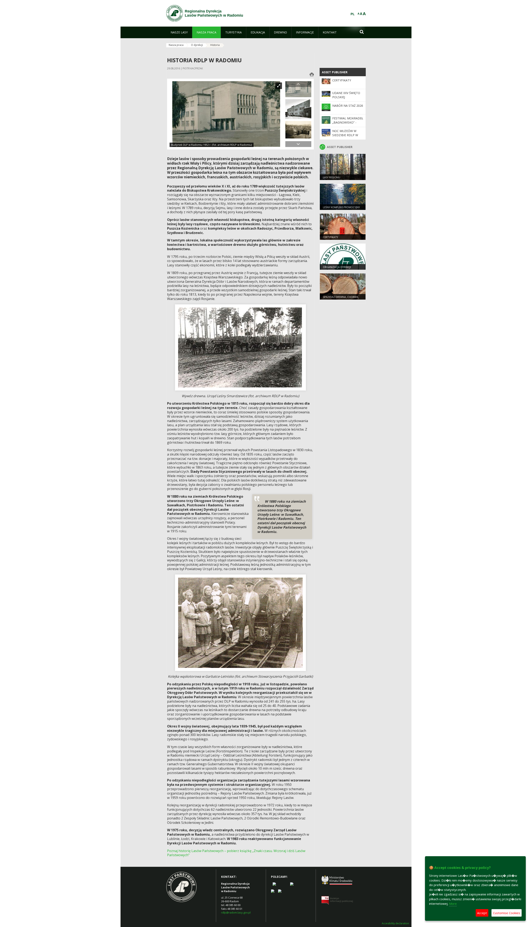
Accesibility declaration (395, 923)
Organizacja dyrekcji (337, 267)
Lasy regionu (331, 177)
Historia (215, 45)
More (453, 903)
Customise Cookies (506, 913)
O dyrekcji (197, 45)
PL (353, 14)
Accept (482, 913)
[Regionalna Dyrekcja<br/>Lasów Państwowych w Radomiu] (174, 13)
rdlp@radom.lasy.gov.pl (236, 912)
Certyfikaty (341, 80)
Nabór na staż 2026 (347, 106)
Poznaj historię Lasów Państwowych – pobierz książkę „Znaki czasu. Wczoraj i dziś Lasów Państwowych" (236, 853)
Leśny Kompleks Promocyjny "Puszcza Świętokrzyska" (341, 209)
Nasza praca (176, 45)
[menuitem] (179, 32)
